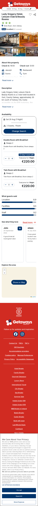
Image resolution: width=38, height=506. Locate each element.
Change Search (19, 131)
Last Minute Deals (19, 425)
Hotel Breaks (19, 369)
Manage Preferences (25, 355)
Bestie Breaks (19, 413)
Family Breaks (19, 373)
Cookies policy (10, 355)
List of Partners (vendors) (11, 485)
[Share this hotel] (34, 14)
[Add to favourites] (30, 14)
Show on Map (19, 282)
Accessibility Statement (25, 359)
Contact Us (13, 343)
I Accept (19, 490)
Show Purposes (19, 502)
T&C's (27, 343)
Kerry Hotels (19, 433)
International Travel (19, 385)
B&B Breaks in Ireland (19, 409)
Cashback (19, 429)
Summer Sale (19, 397)
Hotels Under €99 (19, 401)
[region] (19, 469)
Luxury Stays (19, 381)
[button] (6, 158)
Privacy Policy (9, 359)
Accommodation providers (19, 351)
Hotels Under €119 (19, 405)
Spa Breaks (19, 393)
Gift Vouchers (19, 347)
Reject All (19, 496)
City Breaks (19, 389)
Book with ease (19, 421)
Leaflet (34, 296)
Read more (28, 222)
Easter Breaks (19, 417)
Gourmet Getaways (19, 377)
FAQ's (21, 343)
